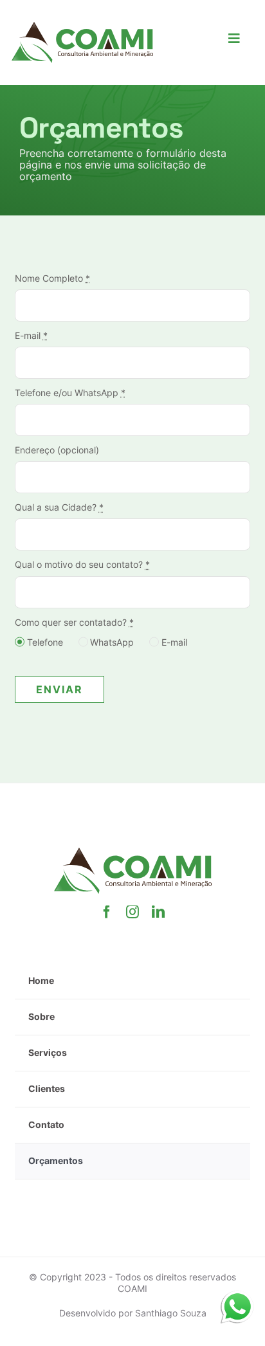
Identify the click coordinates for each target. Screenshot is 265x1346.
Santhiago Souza (170, 1312)
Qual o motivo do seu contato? (82, 564)
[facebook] (106, 911)
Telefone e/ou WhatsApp (70, 392)
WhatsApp (112, 642)
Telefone (45, 642)
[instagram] (132, 911)
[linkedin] (158, 911)
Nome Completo (52, 278)
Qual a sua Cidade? (59, 507)
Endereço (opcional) (57, 449)
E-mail (31, 335)
